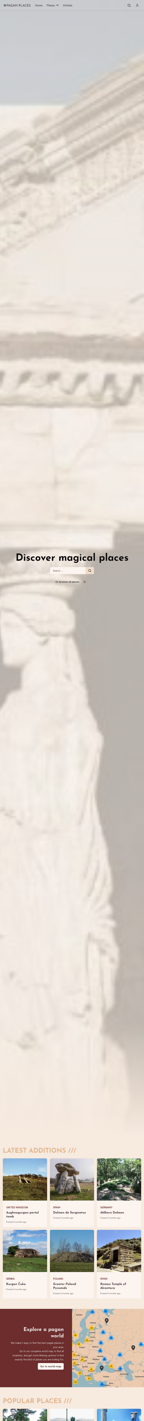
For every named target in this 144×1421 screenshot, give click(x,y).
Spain (56, 1207)
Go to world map (50, 1366)
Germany (106, 1207)
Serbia (10, 1278)
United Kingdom (17, 1207)
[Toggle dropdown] (137, 5)
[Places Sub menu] (57, 5)
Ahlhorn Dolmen (112, 1212)
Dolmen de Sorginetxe (69, 1212)
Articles (67, 5)
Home (38, 5)
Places (51, 5)
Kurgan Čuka (16, 1284)
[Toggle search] (129, 5)
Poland (58, 1278)
